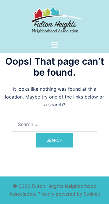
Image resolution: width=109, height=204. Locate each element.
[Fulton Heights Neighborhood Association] (54, 20)
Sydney (92, 194)
